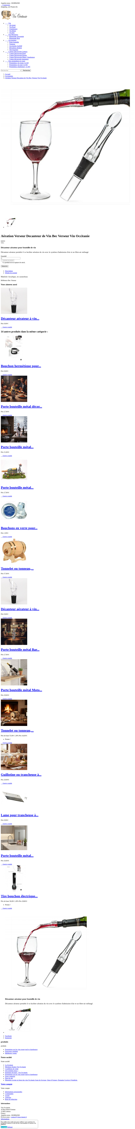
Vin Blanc (12, 31)
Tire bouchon (13, 50)
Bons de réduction (11, 1099)
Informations (5, 1119)
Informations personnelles (13, 1092)
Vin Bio (12, 33)
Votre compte (6, 1084)
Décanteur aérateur (15, 48)
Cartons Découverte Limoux (16, 51)
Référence (4, 280)
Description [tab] (9, 271)
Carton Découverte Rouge (18, 55)
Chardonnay (13, 29)
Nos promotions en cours (15, 61)
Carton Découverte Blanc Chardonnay (22, 57)
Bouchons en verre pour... (19, 528)
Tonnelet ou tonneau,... (17, 568)
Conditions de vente (11, 1069)
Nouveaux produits (11, 1051)
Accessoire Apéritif (15, 46)
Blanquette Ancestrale (16, 36)
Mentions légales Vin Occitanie (15, 1067)
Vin (8, 23)
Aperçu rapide (6, 327)
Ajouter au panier (8, 260)
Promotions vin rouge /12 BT (19, 63)
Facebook (8, 1036)
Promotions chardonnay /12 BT (19, 67)
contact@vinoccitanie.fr (19, 1117)
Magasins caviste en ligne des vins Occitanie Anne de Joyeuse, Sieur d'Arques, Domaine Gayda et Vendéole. (41, 1080)
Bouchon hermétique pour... (21, 366)
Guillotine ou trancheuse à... (21, 774)
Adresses (8, 1097)
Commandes (9, 1094)
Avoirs (7, 1095)
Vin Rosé (12, 27)
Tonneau (12, 44)
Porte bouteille (14, 42)
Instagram (8, 1038)
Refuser (10, 1127)
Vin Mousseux (11, 34)
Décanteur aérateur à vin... (20, 318)
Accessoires (10, 40)
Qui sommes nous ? (11, 1071)
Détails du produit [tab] (11, 273)
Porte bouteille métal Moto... (21, 690)
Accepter (4, 1127)
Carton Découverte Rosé (17, 53)
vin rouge (12, 25)
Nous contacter (10, 1076)
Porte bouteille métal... (17, 447)
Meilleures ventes (11, 1053)
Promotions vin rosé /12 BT (18, 65)
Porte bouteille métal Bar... (20, 649)
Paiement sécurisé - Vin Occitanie (16, 1072)
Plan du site (9, 1078)
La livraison (9, 1065)
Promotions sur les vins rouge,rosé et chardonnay (21, 1049)
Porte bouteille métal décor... (21, 406)
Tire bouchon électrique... (19, 896)
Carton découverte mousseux (19, 59)
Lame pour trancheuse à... (19, 815)
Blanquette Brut (14, 38)
